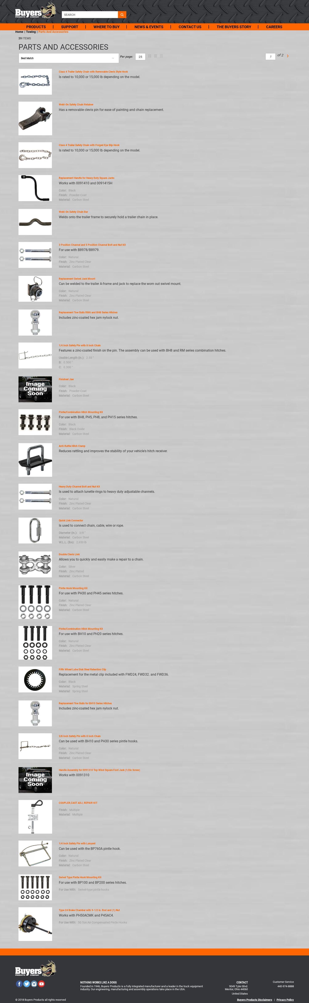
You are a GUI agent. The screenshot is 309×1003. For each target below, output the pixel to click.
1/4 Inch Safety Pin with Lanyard (77, 843)
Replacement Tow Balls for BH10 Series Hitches (85, 703)
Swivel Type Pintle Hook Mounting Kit (80, 877)
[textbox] (90, 14)
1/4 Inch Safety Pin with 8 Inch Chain (80, 345)
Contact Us (190, 27)
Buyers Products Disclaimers (254, 999)
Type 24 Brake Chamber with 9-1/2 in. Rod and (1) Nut (89, 910)
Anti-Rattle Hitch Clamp (72, 446)
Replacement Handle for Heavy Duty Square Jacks (86, 178)
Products (36, 27)
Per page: (126, 56)
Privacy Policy (285, 999)
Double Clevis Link (69, 554)
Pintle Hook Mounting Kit (73, 588)
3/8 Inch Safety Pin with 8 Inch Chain (80, 736)
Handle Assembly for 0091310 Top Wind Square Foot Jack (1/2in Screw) (99, 770)
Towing (31, 31)
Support (69, 27)
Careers (274, 27)
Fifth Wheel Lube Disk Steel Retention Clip (82, 669)
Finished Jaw (66, 379)
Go (122, 14)
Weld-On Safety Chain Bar (73, 211)
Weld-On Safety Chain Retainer (76, 104)
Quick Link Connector (71, 520)
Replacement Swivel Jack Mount (77, 278)
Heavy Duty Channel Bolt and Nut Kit (79, 486)
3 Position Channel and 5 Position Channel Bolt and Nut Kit (92, 244)
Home (19, 31)
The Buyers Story (234, 27)
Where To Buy (107, 27)
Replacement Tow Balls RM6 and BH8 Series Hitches (88, 312)
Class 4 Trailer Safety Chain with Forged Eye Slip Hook (89, 145)
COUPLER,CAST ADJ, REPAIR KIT (78, 802)
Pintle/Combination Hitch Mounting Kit (81, 412)
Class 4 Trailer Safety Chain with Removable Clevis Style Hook (93, 71)
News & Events (149, 27)
